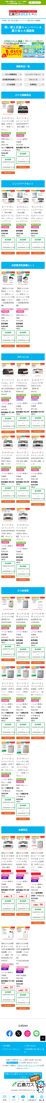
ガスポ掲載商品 (11, 74)
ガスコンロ (33, 79)
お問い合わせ (31, 1046)
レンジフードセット (33, 74)
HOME (4, 20)
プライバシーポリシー (11, 1049)
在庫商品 (33, 84)
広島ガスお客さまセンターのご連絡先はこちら (23, 1075)
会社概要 (6, 1046)
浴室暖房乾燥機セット (11, 79)
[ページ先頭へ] (42, 1038)
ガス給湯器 (11, 84)
